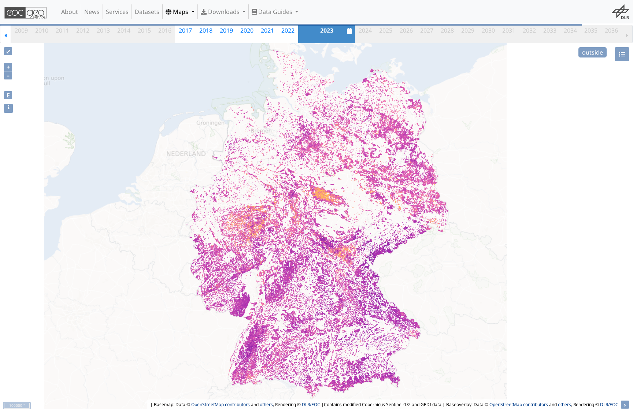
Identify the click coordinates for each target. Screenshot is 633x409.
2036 (611, 30)
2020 (246, 30)
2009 (21, 30)
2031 (508, 30)
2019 (226, 30)
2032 (529, 30)
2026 (406, 30)
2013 (103, 30)
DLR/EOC (311, 404)
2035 (590, 30)
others (266, 404)
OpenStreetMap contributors (220, 404)
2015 (144, 30)
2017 (185, 30)
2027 (426, 30)
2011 (62, 30)
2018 (205, 30)
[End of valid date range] (627, 34)
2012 (82, 30)
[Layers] (622, 54)
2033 (549, 30)
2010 (41, 30)
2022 (288, 30)
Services (117, 12)
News (92, 12)
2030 (488, 30)
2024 (365, 30)
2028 (447, 30)
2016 (164, 30)
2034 (570, 30)
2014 (123, 30)
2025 (385, 30)
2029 (467, 30)
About (69, 12)
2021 (267, 30)
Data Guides (275, 12)
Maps (180, 12)
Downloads (224, 12)
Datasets (147, 12)
